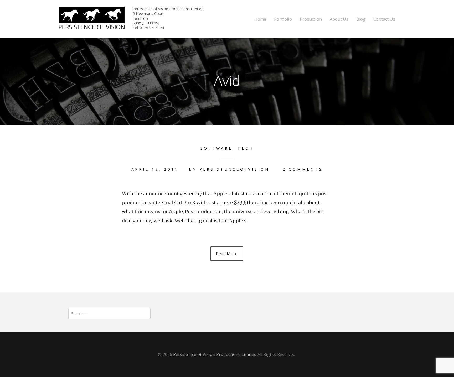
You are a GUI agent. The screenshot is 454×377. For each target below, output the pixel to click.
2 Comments (303, 169)
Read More (227, 253)
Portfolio (283, 19)
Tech (246, 148)
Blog (360, 19)
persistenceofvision (234, 169)
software (216, 148)
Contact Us (384, 19)
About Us (339, 19)
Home (260, 19)
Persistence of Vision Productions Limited (214, 354)
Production (311, 19)
